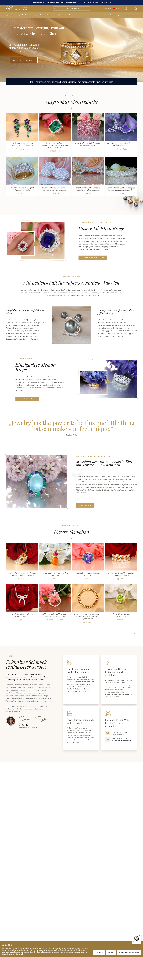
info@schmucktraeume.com (102, 2)
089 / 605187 (86, 2)
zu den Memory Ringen (27, 398)
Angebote (119, 15)
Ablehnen (111, 952)
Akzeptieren (99, 952)
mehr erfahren (85, 505)
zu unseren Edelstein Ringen (93, 257)
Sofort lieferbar (131, 15)
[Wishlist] (131, 8)
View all (130, 201)
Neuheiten (109, 15)
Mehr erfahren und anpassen (129, 952)
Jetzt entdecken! (23, 60)
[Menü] (140, 936)
